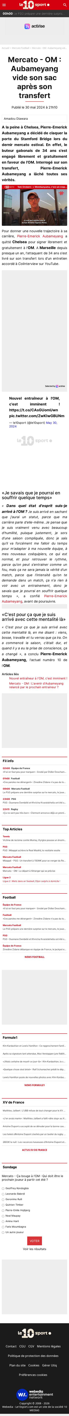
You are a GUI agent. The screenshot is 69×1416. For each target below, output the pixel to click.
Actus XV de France (34, 1150)
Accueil (5, 48)
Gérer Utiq (49, 1365)
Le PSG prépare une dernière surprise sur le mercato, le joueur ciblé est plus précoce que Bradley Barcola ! (36, 13)
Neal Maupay (13, 1215)
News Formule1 (34, 1085)
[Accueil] (34, 5)
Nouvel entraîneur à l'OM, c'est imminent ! (38, 678)
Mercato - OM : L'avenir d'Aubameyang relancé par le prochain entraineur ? (36, 685)
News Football (35, 957)
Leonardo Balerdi (15, 1193)
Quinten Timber (14, 1204)
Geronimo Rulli (14, 1199)
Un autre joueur (15, 1232)
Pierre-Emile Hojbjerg (18, 1210)
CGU (22, 1346)
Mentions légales (49, 1346)
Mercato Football (20, 48)
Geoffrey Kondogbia (17, 1188)
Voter (34, 1241)
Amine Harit (12, 1221)
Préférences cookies (33, 1375)
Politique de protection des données (33, 1356)
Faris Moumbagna (16, 1226)
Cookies (33, 1365)
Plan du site (17, 1365)
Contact (11, 1346)
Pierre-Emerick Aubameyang (40, 236)
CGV (31, 1346)
